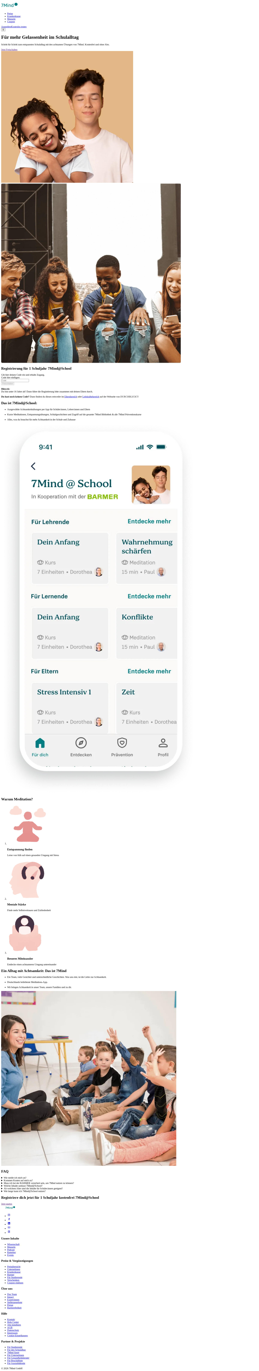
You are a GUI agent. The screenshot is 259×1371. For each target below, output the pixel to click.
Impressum (12, 1333)
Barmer (10, 1274)
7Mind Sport (13, 1352)
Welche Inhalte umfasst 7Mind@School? (23, 1186)
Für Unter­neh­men (15, 1355)
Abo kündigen (14, 1325)
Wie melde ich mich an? (15, 1177)
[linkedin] (9, 1224)
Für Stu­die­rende (14, 1347)
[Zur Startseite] (9, 8)
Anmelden (6, 26)
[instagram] (9, 1216)
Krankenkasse (14, 16)
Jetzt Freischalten (9, 49)
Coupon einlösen (15, 1283)
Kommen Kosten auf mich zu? (18, 1180)
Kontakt (11, 1319)
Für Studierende (14, 1277)
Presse (10, 1305)
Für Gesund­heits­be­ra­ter (18, 1358)
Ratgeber (11, 1252)
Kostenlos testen (19, 26)
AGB (9, 1327)
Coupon (11, 21)
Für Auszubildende (16, 1363)
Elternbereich (70, 396)
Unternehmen (13, 1269)
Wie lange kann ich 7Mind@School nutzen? (25, 1191)
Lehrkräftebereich (90, 396)
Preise (10, 13)
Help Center (13, 1322)
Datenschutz (13, 1330)
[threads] (9, 1232)
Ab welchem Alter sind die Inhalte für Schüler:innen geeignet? (33, 1188)
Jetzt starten (6, 1204)
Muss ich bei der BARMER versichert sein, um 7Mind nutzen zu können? (39, 1183)
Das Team (12, 1294)
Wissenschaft (13, 1244)
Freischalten (7, 384)
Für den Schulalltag (16, 1350)
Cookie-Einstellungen (17, 1335)
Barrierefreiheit (14, 1307)
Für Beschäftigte (15, 1360)
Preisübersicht (13, 1266)
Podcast (11, 1249)
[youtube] (9, 1228)
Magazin (11, 19)
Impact (10, 1297)
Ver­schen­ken (13, 1280)
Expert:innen (13, 1299)
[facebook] (9, 1220)
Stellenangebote (14, 1302)
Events (10, 1255)
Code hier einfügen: (10, 377)
